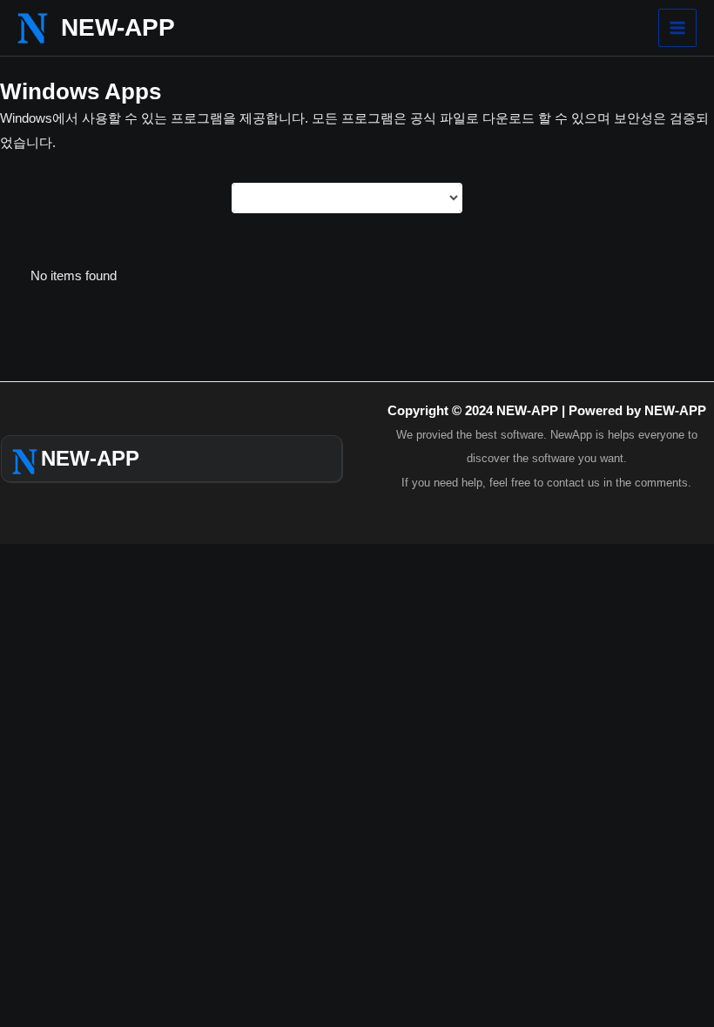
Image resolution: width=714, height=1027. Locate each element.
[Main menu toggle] (677, 28)
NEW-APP (118, 27)
